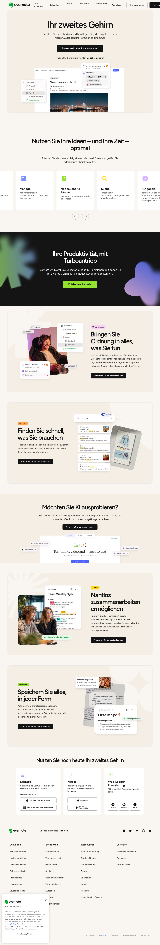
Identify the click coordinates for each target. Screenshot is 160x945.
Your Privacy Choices (25, 934)
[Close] (45, 900)
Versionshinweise (28, 794)
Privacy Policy (10, 924)
